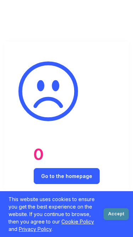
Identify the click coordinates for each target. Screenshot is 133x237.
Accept (116, 213)
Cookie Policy (77, 222)
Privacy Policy (35, 229)
